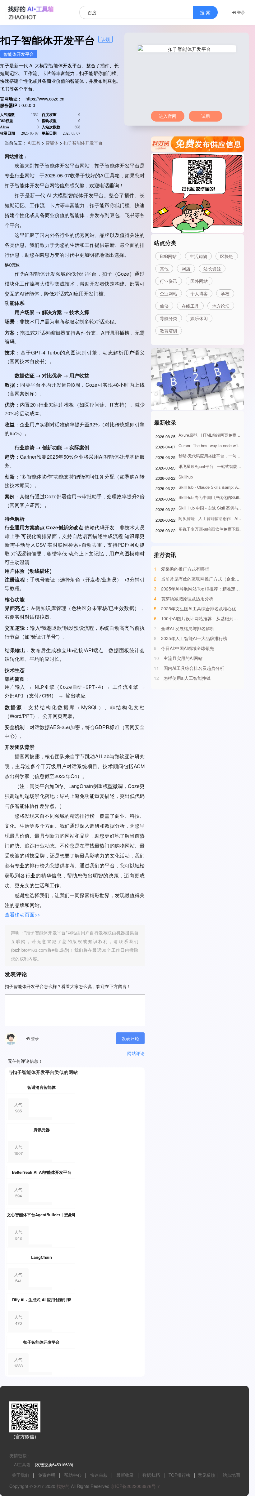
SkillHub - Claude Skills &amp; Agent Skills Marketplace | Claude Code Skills (211, 487)
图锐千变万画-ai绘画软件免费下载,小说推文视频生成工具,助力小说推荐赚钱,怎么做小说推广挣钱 (211, 529)
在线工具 (190, 306)
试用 (205, 116)
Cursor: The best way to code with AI (211, 445)
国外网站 (199, 281)
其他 (164, 268)
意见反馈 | (208, 1475)
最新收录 (125, 1475)
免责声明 (46, 1475)
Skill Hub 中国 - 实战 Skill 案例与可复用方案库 (211, 508)
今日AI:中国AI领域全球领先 (187, 648)
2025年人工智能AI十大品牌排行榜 (194, 638)
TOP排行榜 (179, 1475)
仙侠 (164, 306)
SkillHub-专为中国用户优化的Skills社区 (211, 497)
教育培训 (168, 330)
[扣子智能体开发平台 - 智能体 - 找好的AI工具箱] (39, 12)
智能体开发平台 (18, 54)
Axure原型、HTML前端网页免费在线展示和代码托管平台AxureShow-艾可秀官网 (211, 435)
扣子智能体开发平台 (83, 143)
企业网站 (168, 293)
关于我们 (20, 1475)
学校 (225, 293)
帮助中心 (72, 1475)
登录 (240, 12)
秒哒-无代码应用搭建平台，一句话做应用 (211, 456)
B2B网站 (168, 256)
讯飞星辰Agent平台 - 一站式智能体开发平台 (211, 466)
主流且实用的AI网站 (183, 658)
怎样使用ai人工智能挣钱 (187, 678)
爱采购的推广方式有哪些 (185, 569)
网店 (186, 268)
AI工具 (34, 143)
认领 (105, 39)
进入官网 (167, 116)
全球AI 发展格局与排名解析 (187, 628)
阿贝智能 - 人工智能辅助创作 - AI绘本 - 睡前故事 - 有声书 (211, 518)
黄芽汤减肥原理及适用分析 (187, 598)
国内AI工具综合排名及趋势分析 (194, 668)
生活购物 (198, 256)
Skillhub (185, 477)
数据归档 (151, 1475)
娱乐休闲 (199, 318)
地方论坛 (221, 306)
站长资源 (212, 268)
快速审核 (99, 1475)
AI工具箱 (22, 1464)
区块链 (226, 256)
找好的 (63, 1486)
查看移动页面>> (22, 914)
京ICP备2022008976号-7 (135, 1486)
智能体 (51, 143)
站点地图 (231, 1475)
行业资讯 (168, 281)
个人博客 (199, 293)
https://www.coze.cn (45, 99)
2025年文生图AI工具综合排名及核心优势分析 (205, 608)
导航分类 (168, 318)
